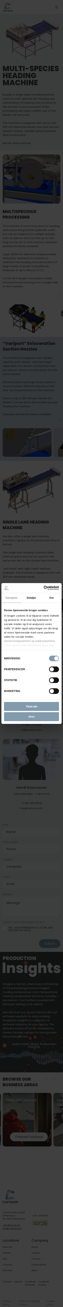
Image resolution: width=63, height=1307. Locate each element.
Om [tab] (51, 597)
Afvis (31, 716)
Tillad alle (31, 706)
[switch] (51, 668)
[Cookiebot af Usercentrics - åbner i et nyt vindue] (44, 588)
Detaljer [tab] (31, 597)
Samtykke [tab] (11, 597)
